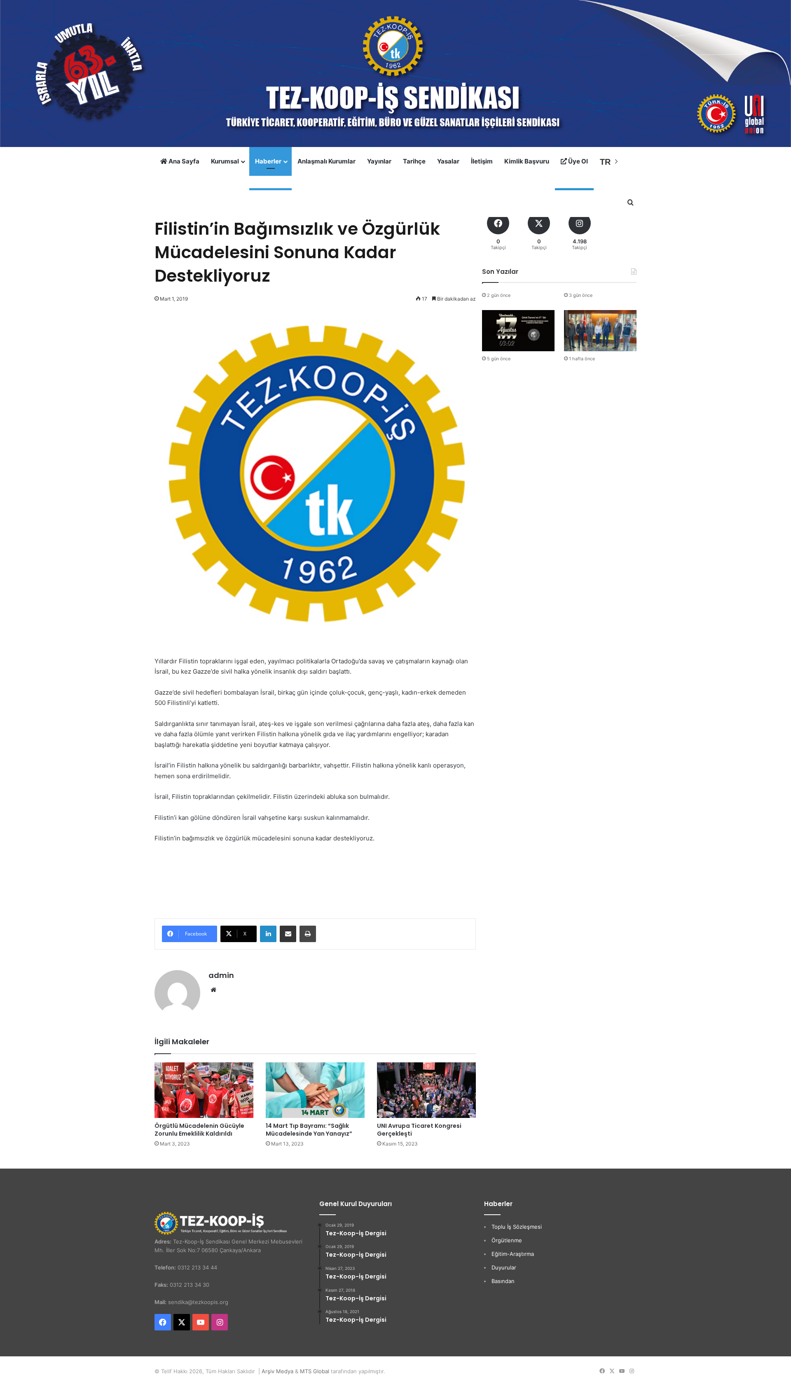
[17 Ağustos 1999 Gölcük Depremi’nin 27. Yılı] (518, 330)
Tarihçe (414, 161)
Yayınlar (379, 161)
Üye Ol (577, 161)
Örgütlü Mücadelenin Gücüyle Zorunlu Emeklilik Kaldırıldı (199, 1130)
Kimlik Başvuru (526, 161)
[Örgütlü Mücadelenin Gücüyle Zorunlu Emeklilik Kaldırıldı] (203, 1090)
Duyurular (503, 1267)
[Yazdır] (308, 934)
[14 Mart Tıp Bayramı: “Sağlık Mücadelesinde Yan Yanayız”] (315, 1090)
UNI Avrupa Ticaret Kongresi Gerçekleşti (419, 1130)
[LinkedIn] (268, 934)
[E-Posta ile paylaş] (288, 934)
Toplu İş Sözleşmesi (516, 1226)
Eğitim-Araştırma (512, 1254)
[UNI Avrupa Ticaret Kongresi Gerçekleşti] (426, 1090)
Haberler (268, 161)
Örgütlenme (506, 1240)
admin (221, 975)
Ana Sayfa (183, 161)
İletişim (482, 161)
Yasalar (448, 161)
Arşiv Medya (277, 1371)
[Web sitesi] (213, 990)
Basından (503, 1281)
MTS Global (314, 1371)
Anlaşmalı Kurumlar (326, 161)
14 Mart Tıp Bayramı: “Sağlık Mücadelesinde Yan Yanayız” (309, 1130)
